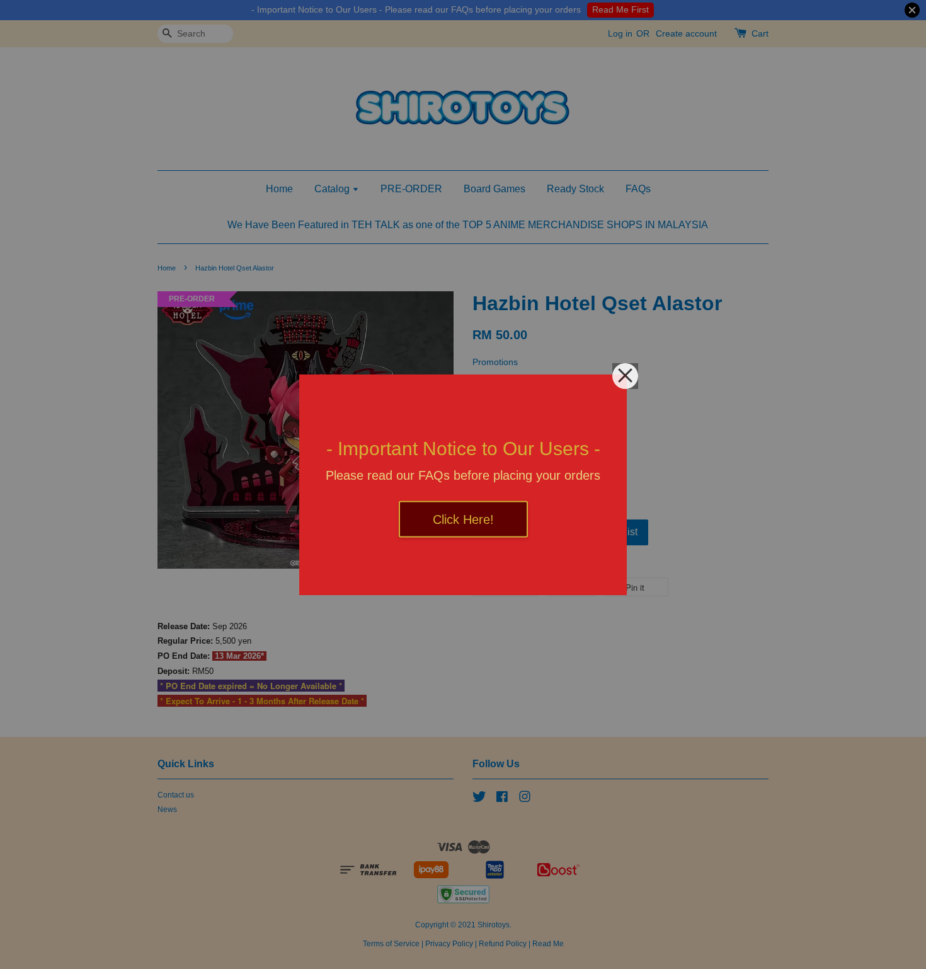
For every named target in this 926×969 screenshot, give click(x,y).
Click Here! (463, 519)
